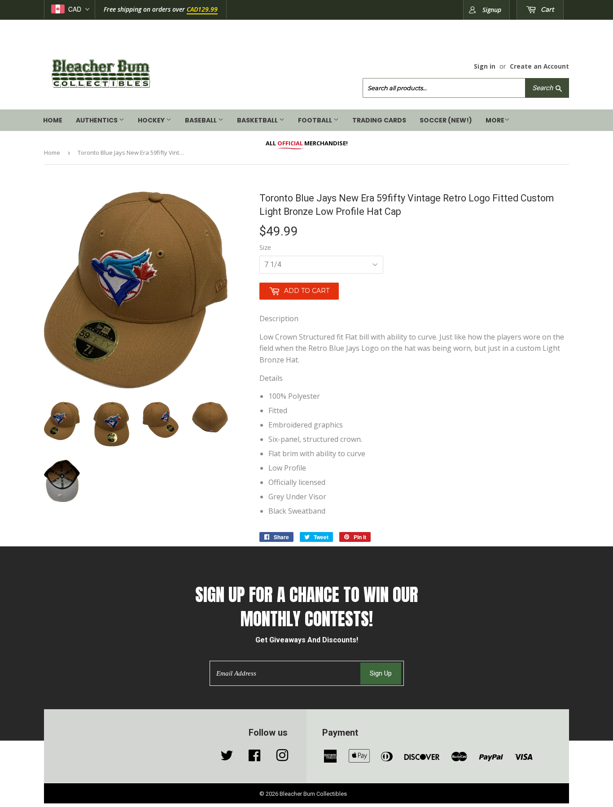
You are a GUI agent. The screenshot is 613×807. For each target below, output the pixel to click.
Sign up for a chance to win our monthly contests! (306, 607)
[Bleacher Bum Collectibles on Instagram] (282, 758)
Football (315, 120)
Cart (546, 9)
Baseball (201, 120)
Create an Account (539, 66)
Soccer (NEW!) (446, 120)
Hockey (152, 120)
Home (52, 120)
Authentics (97, 120)
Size (265, 247)
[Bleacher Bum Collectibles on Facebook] (254, 758)
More (495, 120)
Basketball (258, 120)
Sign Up (381, 673)
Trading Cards (379, 120)
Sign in (484, 66)
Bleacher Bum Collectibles (313, 793)
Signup (491, 9)
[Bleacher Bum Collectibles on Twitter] (226, 758)
